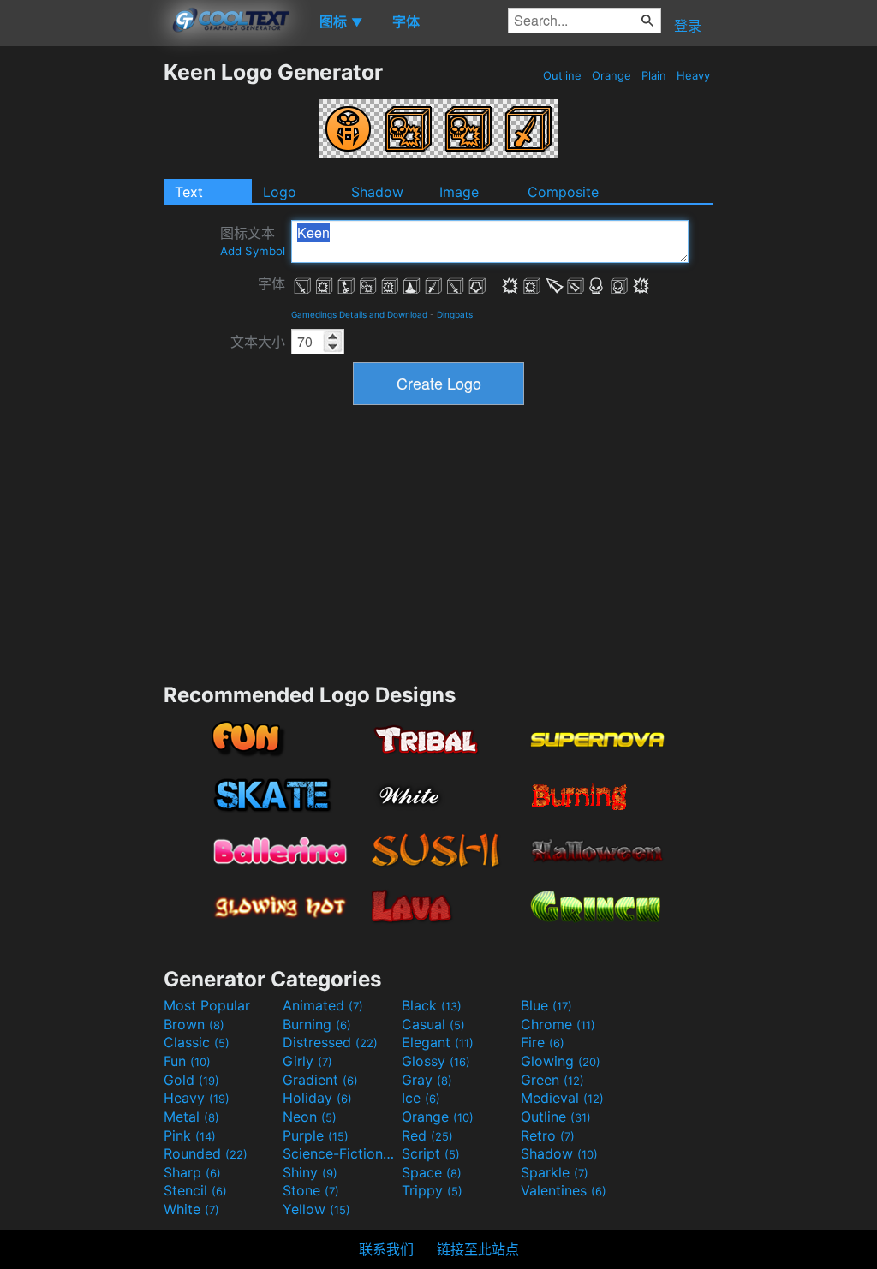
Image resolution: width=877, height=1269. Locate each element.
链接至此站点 (478, 1249)
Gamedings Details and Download (359, 314)
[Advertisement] (81, 316)
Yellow (316, 1209)
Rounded (206, 1153)
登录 (687, 25)
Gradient (320, 1079)
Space (432, 1172)
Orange (611, 75)
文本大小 (257, 341)
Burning (317, 1024)
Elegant (438, 1042)
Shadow (377, 191)
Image (459, 191)
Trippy (432, 1190)
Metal (191, 1116)
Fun (187, 1060)
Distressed (330, 1042)
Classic (197, 1042)
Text (189, 191)
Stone (311, 1190)
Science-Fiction (340, 1153)
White (191, 1209)
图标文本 (252, 241)
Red (427, 1135)
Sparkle (554, 1172)
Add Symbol (252, 251)
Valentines (563, 1190)
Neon (310, 1116)
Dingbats (455, 314)
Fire (542, 1042)
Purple (316, 1135)
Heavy (693, 75)
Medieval (562, 1097)
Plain (654, 75)
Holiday (317, 1097)
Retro (548, 1135)
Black (432, 1005)
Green (552, 1079)
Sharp (192, 1172)
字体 (271, 283)
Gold (191, 1079)
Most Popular (207, 1005)
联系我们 (386, 1249)
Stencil (195, 1190)
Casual (433, 1024)
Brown (194, 1024)
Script (431, 1153)
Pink (190, 1135)
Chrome (558, 1024)
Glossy (436, 1060)
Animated (323, 1005)
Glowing (560, 1060)
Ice (421, 1097)
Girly (307, 1060)
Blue (546, 1005)
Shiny (310, 1172)
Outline (562, 75)
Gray (427, 1079)
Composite (563, 191)
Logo (279, 191)
